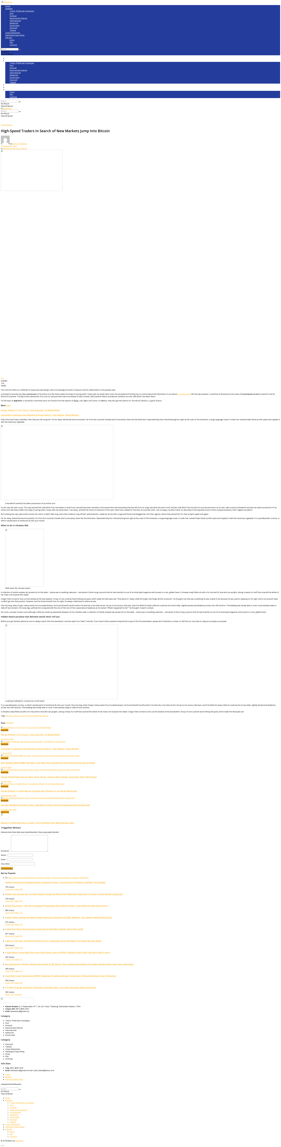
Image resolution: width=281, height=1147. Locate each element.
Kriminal (13, 16)
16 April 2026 (6, 781)
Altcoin (8, 716)
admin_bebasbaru (20, 144)
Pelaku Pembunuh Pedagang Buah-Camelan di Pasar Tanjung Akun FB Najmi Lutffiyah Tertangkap (55, 882)
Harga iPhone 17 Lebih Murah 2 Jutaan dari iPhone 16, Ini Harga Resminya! (39, 791)
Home (7, 6)
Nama (4, 855)
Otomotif (13, 28)
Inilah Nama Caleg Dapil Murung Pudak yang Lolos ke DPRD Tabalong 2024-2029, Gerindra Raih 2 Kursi (57, 952)
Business (16, 148)
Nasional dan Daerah (18, 18)
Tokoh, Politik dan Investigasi (22, 11)
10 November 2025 (8, 809)
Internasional (15, 21)
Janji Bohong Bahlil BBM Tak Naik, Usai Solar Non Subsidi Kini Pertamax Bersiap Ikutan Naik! (48, 762)
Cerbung (13, 45)
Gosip (12, 40)
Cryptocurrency (17, 716)
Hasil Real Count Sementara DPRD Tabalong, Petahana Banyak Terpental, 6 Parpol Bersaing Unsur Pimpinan (60, 975)
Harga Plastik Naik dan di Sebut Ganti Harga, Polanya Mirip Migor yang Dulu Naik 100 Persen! (49, 777)
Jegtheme (19, 1141)
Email (4, 859)
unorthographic (184, 394)
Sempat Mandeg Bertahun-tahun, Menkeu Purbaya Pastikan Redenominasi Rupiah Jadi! (45, 805)
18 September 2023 (9, 146)
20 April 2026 (6, 767)
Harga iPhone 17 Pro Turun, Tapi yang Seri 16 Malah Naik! (30, 410)
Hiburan (8, 37)
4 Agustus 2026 (7, 739)
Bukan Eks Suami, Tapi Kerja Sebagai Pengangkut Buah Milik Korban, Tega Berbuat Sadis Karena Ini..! (56, 905)
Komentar (6, 851)
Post (11, 13)
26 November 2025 (8, 795)
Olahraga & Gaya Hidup (14, 35)
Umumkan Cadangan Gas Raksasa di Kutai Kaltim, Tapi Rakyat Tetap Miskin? (40, 415)
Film (11, 42)
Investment (31, 716)
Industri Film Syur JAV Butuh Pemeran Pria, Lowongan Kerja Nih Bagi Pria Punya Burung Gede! (53, 940)
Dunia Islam (14, 25)
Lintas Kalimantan (12, 33)
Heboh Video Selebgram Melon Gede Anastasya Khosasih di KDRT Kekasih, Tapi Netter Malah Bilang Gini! (58, 917)
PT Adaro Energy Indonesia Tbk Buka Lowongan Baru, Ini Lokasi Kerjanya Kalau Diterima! (50, 987)
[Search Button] (20, 49)
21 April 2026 (6, 753)
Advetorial (14, 23)
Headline (9, 8)
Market (9, 125)
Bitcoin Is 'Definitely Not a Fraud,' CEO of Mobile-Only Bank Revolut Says (37, 822)
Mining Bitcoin (42, 716)
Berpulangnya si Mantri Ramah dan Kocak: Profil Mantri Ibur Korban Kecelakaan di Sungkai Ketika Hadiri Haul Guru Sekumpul (69, 964)
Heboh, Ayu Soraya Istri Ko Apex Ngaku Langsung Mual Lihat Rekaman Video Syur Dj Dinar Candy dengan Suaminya (64, 894)
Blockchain (7, 148)
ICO (25, 716)
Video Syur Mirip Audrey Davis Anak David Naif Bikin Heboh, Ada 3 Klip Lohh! (44, 929)
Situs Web (5, 864)
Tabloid (13, 30)
